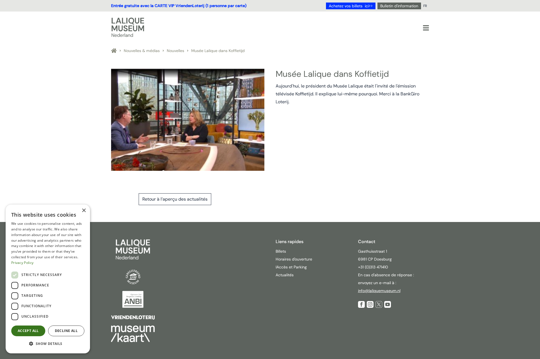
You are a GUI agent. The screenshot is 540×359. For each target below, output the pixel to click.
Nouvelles (175, 50)
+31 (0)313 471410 (373, 267)
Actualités (285, 274)
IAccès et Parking (291, 267)
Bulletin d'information (399, 5)
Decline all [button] (66, 330)
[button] (47, 344)
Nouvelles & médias (142, 50)
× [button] (84, 210)
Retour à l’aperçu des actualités (175, 199)
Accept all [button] (28, 330)
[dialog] (48, 279)
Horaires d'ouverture (294, 259)
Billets (281, 251)
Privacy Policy (22, 262)
